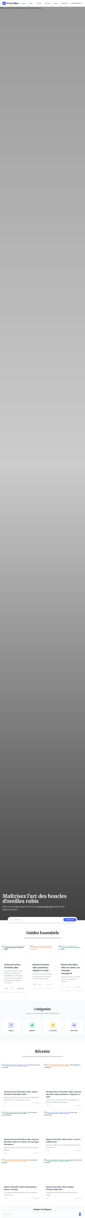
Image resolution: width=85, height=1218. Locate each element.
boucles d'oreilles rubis (13, 973)
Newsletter (64, 3)
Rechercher (70, 920)
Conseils (38, 3)
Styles (31, 3)
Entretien (47, 3)
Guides (56, 3)
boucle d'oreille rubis (45, 906)
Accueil (23, 3)
